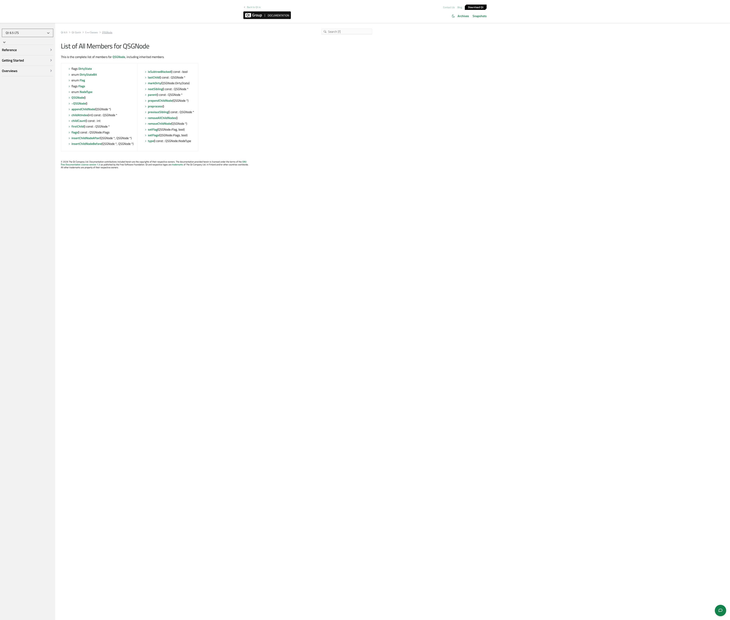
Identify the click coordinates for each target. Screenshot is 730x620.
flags (74, 132)
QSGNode (119, 57)
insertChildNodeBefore (86, 143)
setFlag (152, 129)
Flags (81, 86)
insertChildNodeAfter (85, 138)
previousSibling (158, 112)
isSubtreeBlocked (159, 71)
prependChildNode (160, 100)
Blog (459, 7)
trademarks (177, 164)
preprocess (155, 106)
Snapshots (480, 16)
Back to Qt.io (254, 7)
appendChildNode (83, 109)
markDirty (154, 83)
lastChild (153, 77)
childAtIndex (79, 115)
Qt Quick (76, 32)
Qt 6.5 (64, 32)
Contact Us (449, 7)
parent (152, 94)
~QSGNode (78, 103)
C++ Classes (91, 32)
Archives (463, 16)
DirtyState (85, 68)
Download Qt (475, 7)
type (151, 141)
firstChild (77, 126)
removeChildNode (159, 123)
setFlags (153, 135)
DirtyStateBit (88, 74)
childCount (78, 120)
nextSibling (155, 89)
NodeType (86, 92)
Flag (82, 80)
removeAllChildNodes (162, 118)
